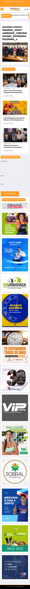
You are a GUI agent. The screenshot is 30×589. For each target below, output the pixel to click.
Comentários (4, 161)
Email (2, 184)
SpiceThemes (21, 586)
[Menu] (2, 9)
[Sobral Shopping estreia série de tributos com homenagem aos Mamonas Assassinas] (15, 107)
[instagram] (17, 5)
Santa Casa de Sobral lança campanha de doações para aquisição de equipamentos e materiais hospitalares (13, 91)
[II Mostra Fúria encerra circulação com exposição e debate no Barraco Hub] (15, 135)
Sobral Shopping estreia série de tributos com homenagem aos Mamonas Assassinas (14, 119)
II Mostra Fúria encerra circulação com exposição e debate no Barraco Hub (12, 146)
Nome (2, 175)
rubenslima (8, 88)
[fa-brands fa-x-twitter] (15, 5)
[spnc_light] (28, 9)
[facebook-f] (13, 5)
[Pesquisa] (25, 9)
